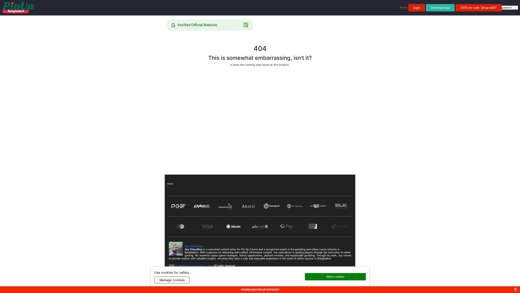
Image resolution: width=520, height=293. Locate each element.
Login (416, 7)
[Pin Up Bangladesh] (18, 7)
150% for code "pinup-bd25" (478, 7)
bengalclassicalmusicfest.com (193, 265)
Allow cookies (335, 276)
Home (170, 184)
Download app (440, 7)
